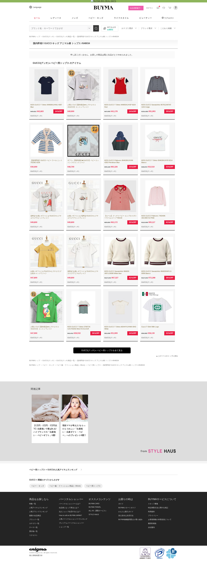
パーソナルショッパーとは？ (70, 504)
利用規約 (151, 511)
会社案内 (151, 527)
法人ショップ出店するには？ (70, 511)
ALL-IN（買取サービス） (98, 511)
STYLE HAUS (94, 514)
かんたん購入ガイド (125, 511)
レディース (56, 18)
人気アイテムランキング (38, 508)
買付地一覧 (33, 531)
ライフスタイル (121, 18)
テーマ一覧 (33, 527)
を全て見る (102, 350)
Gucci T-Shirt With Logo (150, 327)
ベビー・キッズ (95, 18)
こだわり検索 (166, 28)
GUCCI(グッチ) (36, 116)
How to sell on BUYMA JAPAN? (70, 515)
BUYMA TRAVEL (95, 507)
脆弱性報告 (152, 523)
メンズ (75, 18)
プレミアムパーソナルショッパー (71, 523)
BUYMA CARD (94, 503)
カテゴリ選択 (127, 28)
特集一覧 (32, 504)
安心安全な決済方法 (125, 515)
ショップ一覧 (64, 527)
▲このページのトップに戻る (167, 356)
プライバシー (153, 515)
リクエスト (169, 18)
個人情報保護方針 (36, 555)
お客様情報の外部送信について (159, 519)
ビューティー (145, 18)
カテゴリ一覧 (34, 523)
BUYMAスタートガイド (127, 508)
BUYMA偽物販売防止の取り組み (130, 519)
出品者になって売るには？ (69, 508)
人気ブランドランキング (38, 511)
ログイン (149, 8)
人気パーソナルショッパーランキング (73, 519)
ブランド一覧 (34, 519)
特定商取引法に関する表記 (158, 508)
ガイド (120, 504)
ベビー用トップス (93, 486)
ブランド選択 (146, 28)
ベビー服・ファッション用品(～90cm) (65, 486)
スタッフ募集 (153, 504)
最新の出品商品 (35, 515)
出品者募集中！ (136, 8)
